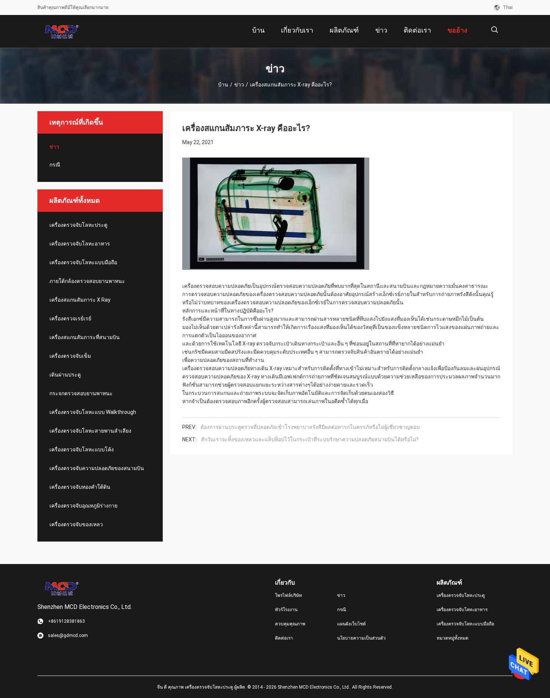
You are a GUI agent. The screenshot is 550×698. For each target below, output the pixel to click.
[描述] (494, 30)
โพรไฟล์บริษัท (288, 595)
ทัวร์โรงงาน (286, 609)
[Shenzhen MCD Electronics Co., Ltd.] (61, 31)
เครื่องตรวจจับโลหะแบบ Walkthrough (92, 412)
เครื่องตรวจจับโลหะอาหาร (79, 244)
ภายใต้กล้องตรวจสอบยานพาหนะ (87, 281)
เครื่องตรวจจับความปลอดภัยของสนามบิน (96, 468)
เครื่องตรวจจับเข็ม (70, 356)
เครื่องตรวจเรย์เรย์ (70, 318)
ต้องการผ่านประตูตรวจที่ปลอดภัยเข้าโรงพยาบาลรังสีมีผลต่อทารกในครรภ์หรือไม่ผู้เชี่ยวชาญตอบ (310, 427)
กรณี (54, 165)
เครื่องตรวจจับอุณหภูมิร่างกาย (83, 506)
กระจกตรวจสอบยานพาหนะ (81, 393)
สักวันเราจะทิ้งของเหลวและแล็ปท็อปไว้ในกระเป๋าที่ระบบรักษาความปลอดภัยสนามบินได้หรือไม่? (310, 439)
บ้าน (223, 85)
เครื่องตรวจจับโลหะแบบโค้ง (81, 449)
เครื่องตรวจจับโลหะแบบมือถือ (83, 262)
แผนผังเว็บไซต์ (351, 624)
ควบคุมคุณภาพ (290, 624)
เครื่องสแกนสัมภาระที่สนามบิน (84, 337)
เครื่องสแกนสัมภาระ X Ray (79, 300)
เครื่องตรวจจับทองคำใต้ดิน (79, 487)
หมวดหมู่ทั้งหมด (452, 638)
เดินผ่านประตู (65, 375)
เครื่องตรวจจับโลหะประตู (78, 225)
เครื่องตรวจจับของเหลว (76, 524)
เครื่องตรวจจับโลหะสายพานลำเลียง (90, 431)
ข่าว (239, 85)
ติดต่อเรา (284, 638)
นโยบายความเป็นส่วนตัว (361, 638)
